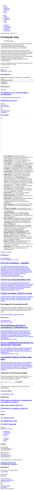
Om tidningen (7, 27)
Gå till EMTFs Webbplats (7, 394)
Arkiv (5, 12)
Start (5, 5)
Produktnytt (7, 9)
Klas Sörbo (3, 476)
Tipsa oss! (6, 25)
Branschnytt (7, 8)
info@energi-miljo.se (6, 455)
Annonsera (6, 29)
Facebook (6, 438)
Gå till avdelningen (5, 258)
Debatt (5, 6)
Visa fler (3, 411)
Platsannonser (7, 30)
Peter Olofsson (4, 471)
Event (5, 11)
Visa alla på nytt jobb (6, 252)
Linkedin (6, 439)
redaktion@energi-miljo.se (7, 480)
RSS (5, 441)
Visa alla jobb (4, 105)
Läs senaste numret (5, 110)
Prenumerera (7, 26)
